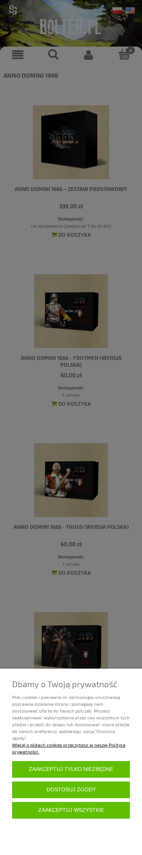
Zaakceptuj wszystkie (71, 810)
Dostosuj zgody (71, 789)
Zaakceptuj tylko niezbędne (71, 769)
